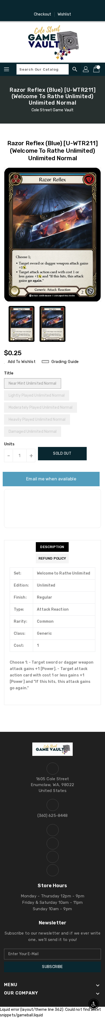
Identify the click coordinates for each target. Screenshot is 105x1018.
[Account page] (86, 69)
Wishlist (64, 14)
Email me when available (51, 478)
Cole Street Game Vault (53, 110)
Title (9, 373)
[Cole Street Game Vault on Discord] (58, 6)
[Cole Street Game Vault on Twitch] (68, 6)
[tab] (52, 547)
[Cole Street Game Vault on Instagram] (47, 6)
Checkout (42, 14)
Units (9, 444)
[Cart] (97, 69)
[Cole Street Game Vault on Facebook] (37, 6)
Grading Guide (65, 361)
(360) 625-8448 (52, 815)
